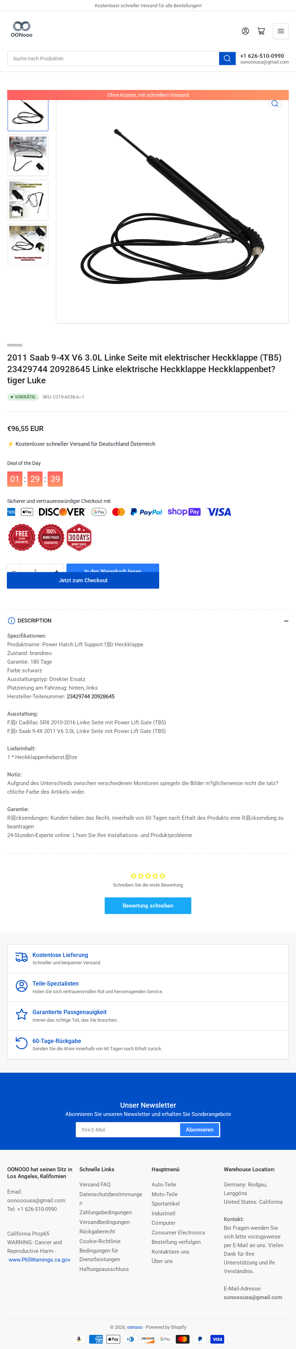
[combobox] (122, 58)
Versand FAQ (94, 1184)
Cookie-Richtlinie (100, 1241)
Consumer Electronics (178, 1232)
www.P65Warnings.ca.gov (39, 1260)
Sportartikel (166, 1204)
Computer (163, 1223)
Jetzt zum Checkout (83, 589)
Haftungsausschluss (104, 1269)
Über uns (162, 1261)
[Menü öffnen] (281, 31)
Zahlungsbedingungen (105, 1212)
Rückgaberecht (97, 1231)
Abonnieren (199, 1129)
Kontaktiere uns (171, 1252)
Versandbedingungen (104, 1222)
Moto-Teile (165, 1194)
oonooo (14, 345)
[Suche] (227, 58)
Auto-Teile (164, 1184)
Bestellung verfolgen (176, 1242)
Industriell (163, 1213)
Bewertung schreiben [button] (148, 905)
